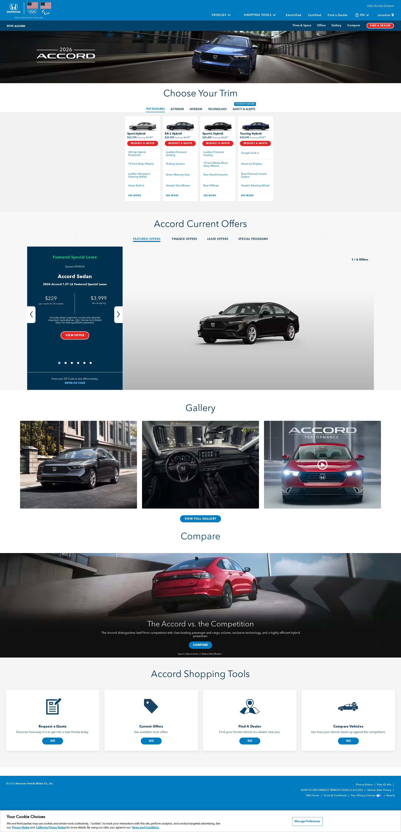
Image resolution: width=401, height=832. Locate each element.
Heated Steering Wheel (255, 185)
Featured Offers (146, 239)
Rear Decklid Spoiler (215, 175)
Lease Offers (217, 239)
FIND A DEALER (380, 25)
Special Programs (253, 239)
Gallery (336, 25)
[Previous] (31, 314)
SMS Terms (313, 795)
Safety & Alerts (244, 109)
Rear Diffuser (211, 185)
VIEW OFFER (75, 335)
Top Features (155, 109)
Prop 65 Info (384, 785)
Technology (217, 109)
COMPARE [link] (200, 645)
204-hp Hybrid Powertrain (137, 153)
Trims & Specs (301, 25)
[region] (200, 821)
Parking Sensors (175, 164)
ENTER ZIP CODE (75, 383)
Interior (196, 109)
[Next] (118, 314)
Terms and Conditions (145, 827)
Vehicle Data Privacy (379, 790)
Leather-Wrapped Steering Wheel (139, 175)
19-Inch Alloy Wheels (141, 164)
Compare (353, 25)
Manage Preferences (307, 821)
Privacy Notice (364, 785)
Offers (321, 25)
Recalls (390, 795)
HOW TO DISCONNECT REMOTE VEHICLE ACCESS (332, 790)
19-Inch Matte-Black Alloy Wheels (215, 164)
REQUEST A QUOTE (143, 143)
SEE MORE (134, 196)
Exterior (177, 109)
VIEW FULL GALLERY (201, 518)
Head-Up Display (251, 164)
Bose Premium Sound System (254, 175)
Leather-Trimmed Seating (176, 153)
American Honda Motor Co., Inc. (34, 783)
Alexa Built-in (136, 185)
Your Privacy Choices (363, 795)
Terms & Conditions (335, 795)
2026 (10, 26)
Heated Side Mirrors (178, 185)
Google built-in (250, 153)
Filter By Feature (245, 104)
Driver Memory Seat (178, 175)
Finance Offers (184, 239)
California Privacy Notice (51, 827)
